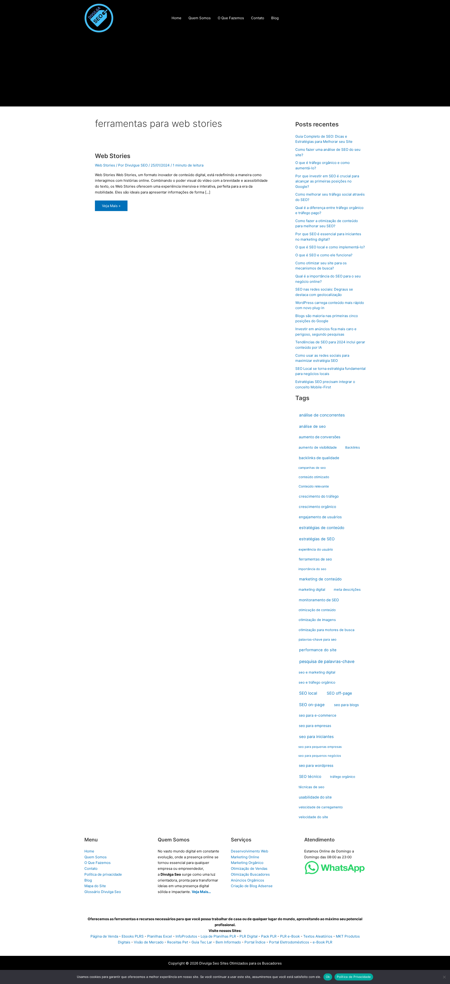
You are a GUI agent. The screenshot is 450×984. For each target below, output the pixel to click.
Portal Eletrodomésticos (289, 942)
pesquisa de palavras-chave (326, 661)
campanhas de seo (312, 467)
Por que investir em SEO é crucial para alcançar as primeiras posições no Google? (327, 181)
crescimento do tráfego (319, 496)
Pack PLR (269, 936)
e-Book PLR (322, 942)
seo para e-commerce (317, 715)
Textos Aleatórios (317, 936)
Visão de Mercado (149, 942)
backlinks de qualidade (319, 458)
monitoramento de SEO (319, 600)
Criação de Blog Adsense (252, 886)
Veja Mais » (111, 207)
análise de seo (312, 426)
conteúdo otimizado (314, 477)
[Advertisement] (225, 71)
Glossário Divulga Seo (102, 891)
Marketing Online (245, 857)
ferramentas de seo (315, 559)
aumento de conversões (319, 437)
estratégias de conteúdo (321, 527)
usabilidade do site (315, 797)
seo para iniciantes (316, 736)
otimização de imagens (317, 620)
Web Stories (112, 155)
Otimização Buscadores (250, 874)
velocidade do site (313, 817)
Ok (328, 977)
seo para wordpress (316, 765)
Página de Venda (104, 936)
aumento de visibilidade (318, 447)
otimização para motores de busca (326, 630)
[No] (444, 977)
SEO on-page (312, 704)
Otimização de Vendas (249, 868)
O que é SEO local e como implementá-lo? (330, 247)
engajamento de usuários (320, 517)
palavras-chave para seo (317, 639)
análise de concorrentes (322, 415)
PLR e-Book (290, 936)
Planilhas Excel (159, 936)
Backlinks (352, 447)
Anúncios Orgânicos (247, 880)
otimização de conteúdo (317, 610)
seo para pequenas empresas (320, 747)
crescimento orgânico (317, 506)
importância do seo (312, 569)
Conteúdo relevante (314, 486)
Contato (91, 868)
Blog (88, 880)
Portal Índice (255, 942)
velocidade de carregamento (321, 807)
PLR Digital (249, 936)
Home (89, 851)
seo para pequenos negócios (319, 755)
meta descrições (347, 589)
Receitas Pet (177, 942)
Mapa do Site (95, 886)
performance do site (318, 649)
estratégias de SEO (317, 539)
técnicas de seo (311, 787)
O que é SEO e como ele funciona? (323, 255)
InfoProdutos (186, 936)
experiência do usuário (316, 549)
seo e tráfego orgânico (317, 682)
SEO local (308, 693)
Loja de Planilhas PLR (218, 936)
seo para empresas (315, 725)
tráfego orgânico (342, 777)
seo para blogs (346, 705)
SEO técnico (310, 776)
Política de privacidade (103, 874)
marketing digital (312, 589)
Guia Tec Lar (201, 942)
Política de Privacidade (354, 977)
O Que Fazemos (97, 862)
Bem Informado (228, 942)
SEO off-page (339, 693)
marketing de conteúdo (320, 579)
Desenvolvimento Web (249, 851)
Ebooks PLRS (133, 936)
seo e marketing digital (317, 672)
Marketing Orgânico (247, 862)
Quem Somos (95, 857)
